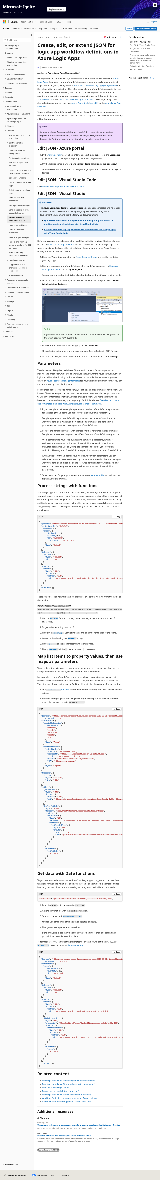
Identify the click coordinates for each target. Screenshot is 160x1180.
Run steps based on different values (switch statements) (68, 1084)
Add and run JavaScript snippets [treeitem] (18, 164)
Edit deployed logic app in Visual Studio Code (62, 186)
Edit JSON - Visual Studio (140, 48)
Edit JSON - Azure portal (140, 42)
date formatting (75, 945)
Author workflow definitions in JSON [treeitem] (17, 219)
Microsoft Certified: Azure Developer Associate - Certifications (64, 1135)
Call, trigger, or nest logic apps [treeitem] (19, 191)
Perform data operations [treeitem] (19, 158)
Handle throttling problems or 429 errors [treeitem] (18, 254)
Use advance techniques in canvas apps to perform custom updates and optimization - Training (78, 1125)
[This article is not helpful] (153, 77)
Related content (136, 69)
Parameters (135, 51)
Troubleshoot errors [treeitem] (17, 275)
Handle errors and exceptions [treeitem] (16, 231)
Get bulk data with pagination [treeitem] (16, 199)
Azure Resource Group (86, 257)
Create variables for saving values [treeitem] (17, 152)
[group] (80, 556)
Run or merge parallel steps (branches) (60, 1091)
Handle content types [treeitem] (18, 225)
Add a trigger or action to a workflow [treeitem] (19, 137)
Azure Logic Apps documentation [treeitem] (12, 47)
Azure (48, 37)
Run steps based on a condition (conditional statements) (69, 1080)
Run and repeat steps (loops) (55, 1087)
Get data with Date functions (142, 66)
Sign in (154, 21)
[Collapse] (31, 35)
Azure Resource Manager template (63, 380)
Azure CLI (93, 103)
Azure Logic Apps (61, 37)
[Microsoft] (4, 22)
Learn (40, 37)
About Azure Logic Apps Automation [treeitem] (17, 63)
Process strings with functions (142, 55)
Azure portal (54, 155)
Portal (129, 28)
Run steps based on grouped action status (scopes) (66, 1094)
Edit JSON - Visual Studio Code (142, 45)
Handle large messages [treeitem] (19, 237)
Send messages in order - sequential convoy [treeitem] (19, 211)
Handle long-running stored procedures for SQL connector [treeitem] (20, 245)
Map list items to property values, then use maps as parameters (141, 60)
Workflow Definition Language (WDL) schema (95, 85)
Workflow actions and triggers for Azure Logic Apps (66, 1101)
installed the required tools (61, 244)
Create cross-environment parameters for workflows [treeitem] (20, 171)
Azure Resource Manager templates (77, 99)
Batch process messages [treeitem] (19, 205)
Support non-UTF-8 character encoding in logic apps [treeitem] (18, 268)
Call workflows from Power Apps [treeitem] (20, 184)
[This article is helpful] (150, 77)
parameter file (97, 475)
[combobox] (17, 40)
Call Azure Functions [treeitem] (17, 178)
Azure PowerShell (80, 103)
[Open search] (147, 22)
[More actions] (120, 37)
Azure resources (45, 99)
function (57, 689)
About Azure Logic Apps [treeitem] (17, 57)
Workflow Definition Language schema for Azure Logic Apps (70, 1098)
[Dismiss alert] (155, 5)
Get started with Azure (146, 28)
